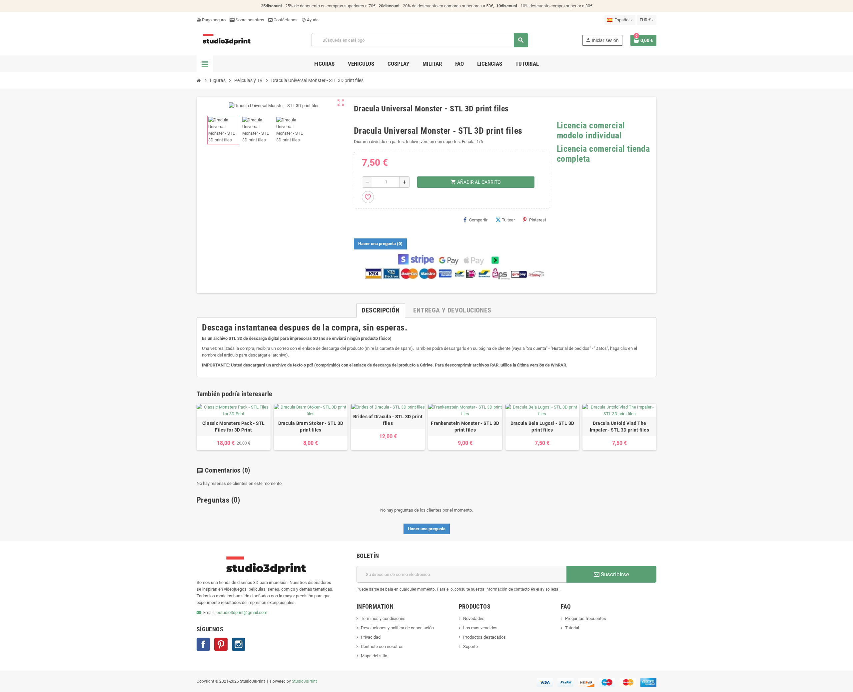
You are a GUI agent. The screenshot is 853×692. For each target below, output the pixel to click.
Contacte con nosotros (382, 646)
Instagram (238, 644)
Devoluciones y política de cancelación (397, 627)
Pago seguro (211, 19)
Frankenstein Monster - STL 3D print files (465, 427)
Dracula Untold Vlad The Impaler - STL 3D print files (619, 427)
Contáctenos (285, 19)
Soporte (470, 646)
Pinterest (537, 219)
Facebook (203, 644)
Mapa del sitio (374, 655)
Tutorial (572, 627)
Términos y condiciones (383, 618)
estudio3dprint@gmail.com (242, 612)
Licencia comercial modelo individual (591, 130)
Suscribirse (614, 574)
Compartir (478, 219)
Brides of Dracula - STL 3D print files (388, 420)
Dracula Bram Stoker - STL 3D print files (311, 427)
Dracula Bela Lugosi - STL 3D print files (542, 427)
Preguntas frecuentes (585, 618)
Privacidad (371, 637)
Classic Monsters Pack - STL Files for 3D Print (233, 427)
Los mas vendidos (480, 627)
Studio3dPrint (304, 681)
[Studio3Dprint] (227, 39)
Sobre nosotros (249, 19)
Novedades (473, 618)
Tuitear (508, 219)
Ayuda (310, 19)
